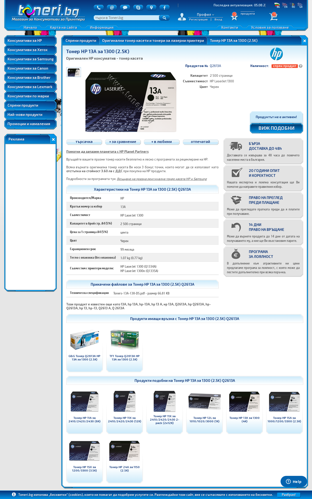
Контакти (229, 27)
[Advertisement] (30, 217)
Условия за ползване (270, 27)
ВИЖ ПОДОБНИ (276, 128)
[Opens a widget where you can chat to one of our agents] (293, 482)
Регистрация (198, 19)
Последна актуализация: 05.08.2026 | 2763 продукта (242, 5)
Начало (30, 27)
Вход (218, 19)
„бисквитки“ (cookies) (66, 495)
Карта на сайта (63, 27)
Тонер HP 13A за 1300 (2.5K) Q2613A (208, 318)
